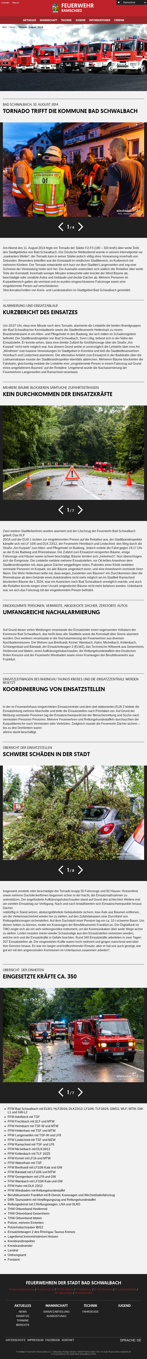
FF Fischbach (65, 1289)
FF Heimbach (83, 1289)
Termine (23, 1320)
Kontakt (5, 2)
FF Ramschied (83, 1293)
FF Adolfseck (45, 1289)
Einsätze (22, 1316)
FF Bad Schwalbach (21, 1289)
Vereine (119, 20)
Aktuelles (29, 20)
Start (4, 27)
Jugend (80, 20)
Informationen (99, 20)
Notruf (15, 2)
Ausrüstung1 (57, 1316)
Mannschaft (48, 20)
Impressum (35, 1340)
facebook (52, 1340)
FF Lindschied (63, 1293)
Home (118, 2)
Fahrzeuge (90, 1311)
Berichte (22, 1324)
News (13, 27)
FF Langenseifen (125, 1289)
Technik (66, 20)
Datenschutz (15, 1340)
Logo (73, 7)
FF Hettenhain (103, 1289)
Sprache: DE (130, 1340)
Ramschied (129, 2)
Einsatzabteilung (56, 1311)
